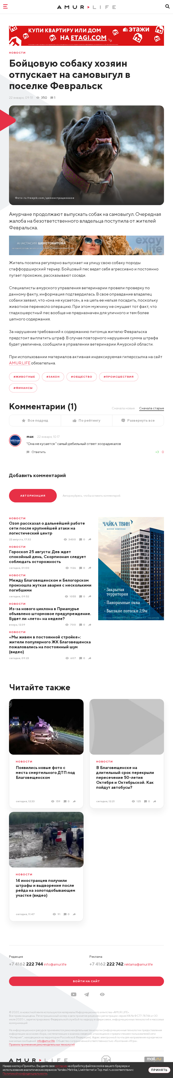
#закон (53, 376)
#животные (24, 376)
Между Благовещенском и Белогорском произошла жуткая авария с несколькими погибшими (50, 585)
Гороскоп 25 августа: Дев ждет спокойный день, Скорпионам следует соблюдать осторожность (47, 556)
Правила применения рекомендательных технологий (42, 1044)
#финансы (23, 388)
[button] (102, 994)
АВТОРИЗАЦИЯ (33, 495)
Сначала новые (123, 408)
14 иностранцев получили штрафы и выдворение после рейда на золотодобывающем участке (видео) (45, 888)
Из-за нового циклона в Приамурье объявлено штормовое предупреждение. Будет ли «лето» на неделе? (50, 613)
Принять (159, 1070)
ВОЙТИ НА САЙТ (86, 981)
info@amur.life (55, 964)
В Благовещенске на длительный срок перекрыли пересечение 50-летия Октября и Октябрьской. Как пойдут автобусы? (125, 777)
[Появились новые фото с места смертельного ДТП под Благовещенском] (75, 801)
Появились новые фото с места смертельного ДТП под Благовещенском (45, 772)
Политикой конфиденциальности (25, 1073)
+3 (157, 452)
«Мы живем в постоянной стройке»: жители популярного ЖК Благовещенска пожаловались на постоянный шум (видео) (50, 644)
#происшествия (119, 376)
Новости (17, 52)
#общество (81, 376)
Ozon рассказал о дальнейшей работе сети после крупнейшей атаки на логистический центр (47, 528)
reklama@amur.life (138, 964)
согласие (61, 1066)
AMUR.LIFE (19, 363)
